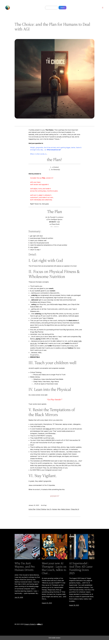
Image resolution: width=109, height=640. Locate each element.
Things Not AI (75, 509)
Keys (59, 509)
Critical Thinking (41, 509)
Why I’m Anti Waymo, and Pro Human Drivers (25, 566)
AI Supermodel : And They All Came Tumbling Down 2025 (80, 568)
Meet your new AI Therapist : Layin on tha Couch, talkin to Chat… (54, 568)
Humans (54, 509)
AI (40, 624)
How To (49, 509)
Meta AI (48, 429)
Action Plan (32, 509)
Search (62, 7)
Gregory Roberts (30, 624)
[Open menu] (103, 8)
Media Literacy (65, 509)
